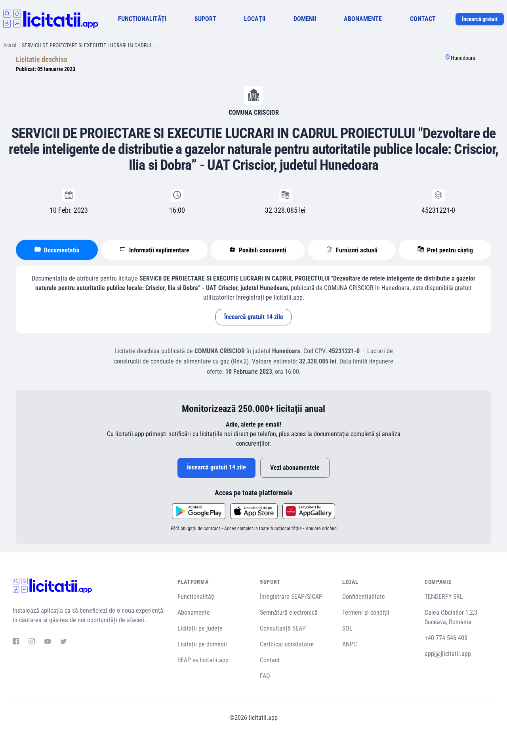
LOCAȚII (254, 19)
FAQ (265, 676)
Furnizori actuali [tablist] (355, 250)
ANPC (349, 644)
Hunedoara (463, 58)
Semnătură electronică (289, 612)
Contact (270, 660)
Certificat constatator (287, 644)
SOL (347, 628)
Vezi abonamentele (295, 467)
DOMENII (305, 19)
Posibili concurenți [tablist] (261, 250)
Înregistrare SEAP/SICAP (291, 596)
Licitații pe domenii (202, 644)
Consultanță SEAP (283, 628)
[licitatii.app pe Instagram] (32, 642)
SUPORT (205, 19)
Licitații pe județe (200, 628)
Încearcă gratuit (479, 19)
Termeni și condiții (365, 612)
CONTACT (423, 19)
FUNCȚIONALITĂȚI (142, 19)
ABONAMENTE (363, 19)
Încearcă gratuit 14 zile (253, 317)
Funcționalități (196, 596)
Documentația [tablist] (61, 250)
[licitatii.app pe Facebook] (16, 642)
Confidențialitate (363, 596)
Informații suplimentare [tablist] (158, 250)
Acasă (10, 45)
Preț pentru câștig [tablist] (449, 250)
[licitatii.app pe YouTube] (47, 642)
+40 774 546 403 (446, 638)
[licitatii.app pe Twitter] (63, 642)
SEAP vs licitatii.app (203, 660)
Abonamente (193, 612)
